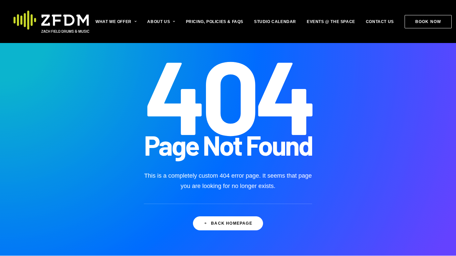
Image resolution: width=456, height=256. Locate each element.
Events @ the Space (331, 21)
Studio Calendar (275, 21)
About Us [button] (158, 21)
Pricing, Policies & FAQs (214, 21)
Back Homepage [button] (231, 223)
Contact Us (380, 21)
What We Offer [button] (113, 21)
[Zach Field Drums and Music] (51, 21)
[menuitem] (118, 21)
